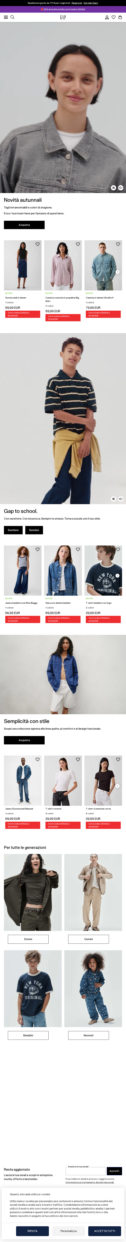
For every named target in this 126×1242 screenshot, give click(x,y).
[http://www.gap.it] (63, 17)
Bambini (34, 530)
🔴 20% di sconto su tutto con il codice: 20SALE (63, 9)
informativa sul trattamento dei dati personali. (90, 1182)
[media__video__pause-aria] (113, 187)
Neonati (89, 1035)
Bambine (13, 530)
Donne (28, 939)
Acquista (24, 224)
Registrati (77, 3)
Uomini (88, 939)
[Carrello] (120, 17)
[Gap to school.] (63, 435)
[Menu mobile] (6, 17)
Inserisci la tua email (78, 1166)
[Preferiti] (114, 17)
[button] (117, 272)
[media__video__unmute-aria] (120, 187)
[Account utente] (107, 17)
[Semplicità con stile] (63, 692)
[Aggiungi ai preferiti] (37, 244)
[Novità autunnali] (63, 127)
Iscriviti (114, 1171)
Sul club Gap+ (91, 3)
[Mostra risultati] (12, 17)
